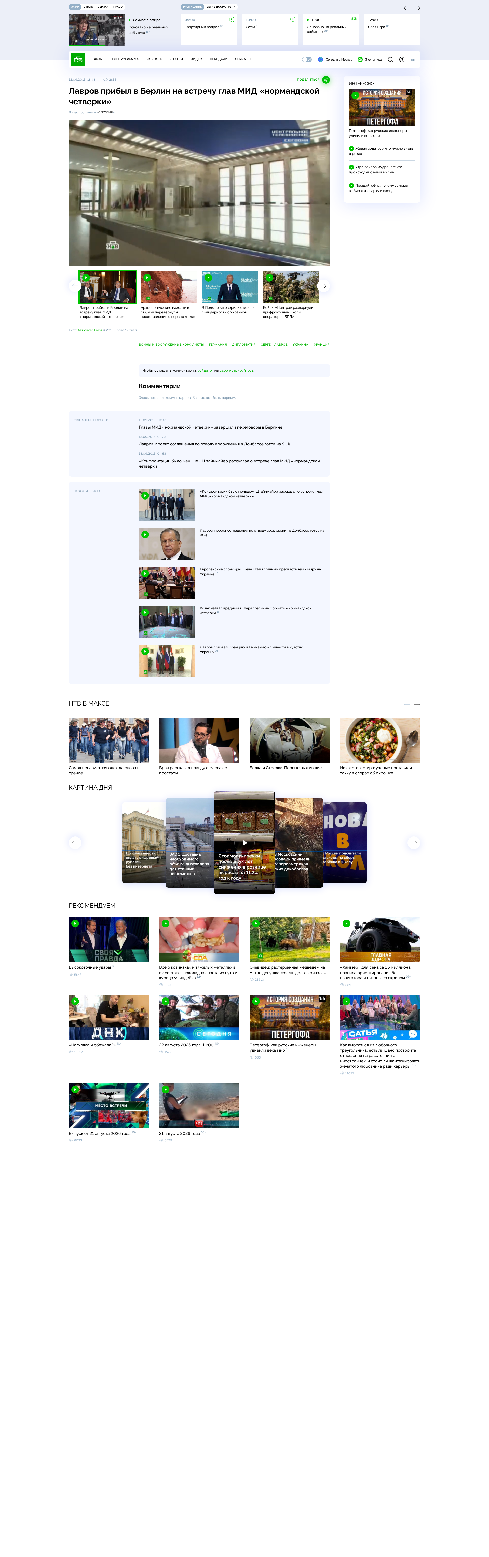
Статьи (176, 59)
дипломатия (244, 344)
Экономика (373, 59)
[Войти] (401, 59)
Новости (154, 59)
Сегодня (105, 112)
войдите (204, 371)
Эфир (97, 59)
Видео (196, 59)
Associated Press (90, 330)
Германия (218, 344)
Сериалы (243, 59)
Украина (300, 344)
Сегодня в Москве (339, 59)
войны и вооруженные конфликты (171, 344)
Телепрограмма (124, 59)
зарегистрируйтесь (236, 371)
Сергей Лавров (274, 344)
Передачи (218, 59)
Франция (322, 344)
